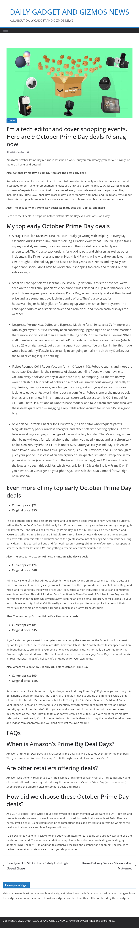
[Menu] (5, 30)
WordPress (107, 920)
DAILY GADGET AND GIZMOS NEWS (69, 12)
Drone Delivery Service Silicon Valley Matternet (107, 865)
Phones (11, 120)
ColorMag (89, 920)
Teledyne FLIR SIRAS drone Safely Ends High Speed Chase (37, 865)
